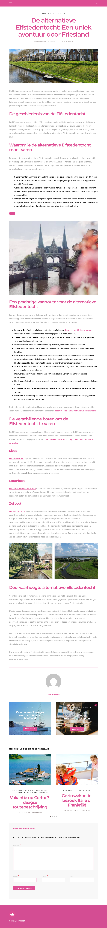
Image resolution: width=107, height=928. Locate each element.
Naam (16, 876)
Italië (88, 790)
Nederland (60, 14)
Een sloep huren (16, 458)
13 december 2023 (70, 723)
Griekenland (32, 792)
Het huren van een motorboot (22, 488)
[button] (51, 817)
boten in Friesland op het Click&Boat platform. (75, 410)
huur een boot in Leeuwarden (78, 330)
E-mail (45, 876)
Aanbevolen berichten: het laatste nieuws (30, 790)
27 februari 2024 (23, 812)
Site (71, 876)
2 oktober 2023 (40, 42)
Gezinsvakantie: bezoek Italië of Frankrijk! (77, 800)
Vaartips (30, 708)
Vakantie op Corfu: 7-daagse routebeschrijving (30, 802)
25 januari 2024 (70, 810)
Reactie (16, 845)
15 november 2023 (23, 722)
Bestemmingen (48, 14)
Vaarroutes (43, 792)
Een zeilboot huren (17, 511)
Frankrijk (81, 790)
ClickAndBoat (67, 42)
